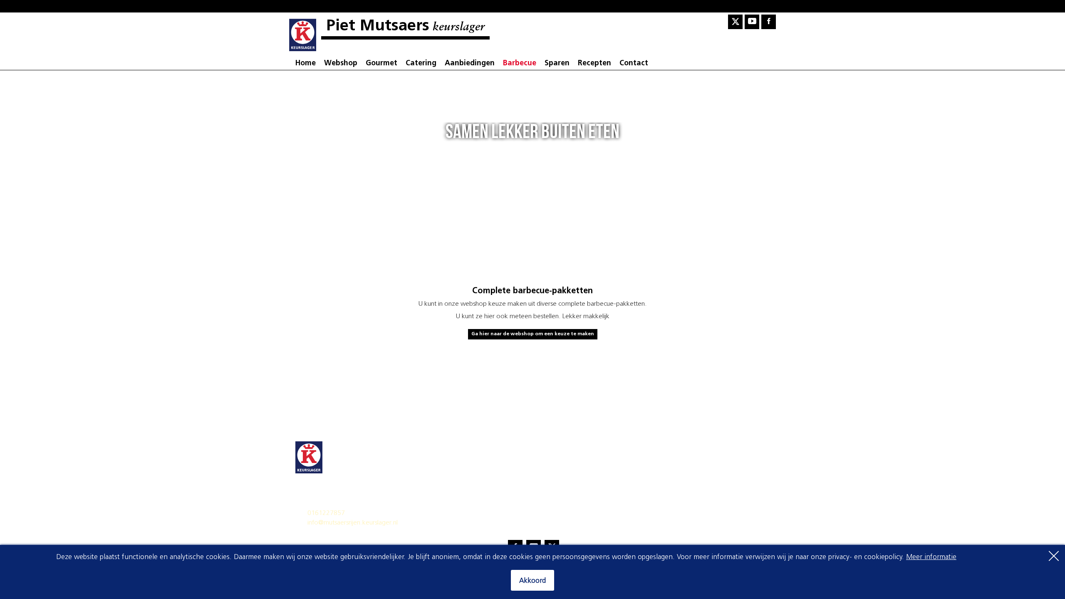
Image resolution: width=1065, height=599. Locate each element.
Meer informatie (931, 557)
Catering (421, 63)
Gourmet (381, 63)
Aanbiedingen (470, 63)
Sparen (557, 63)
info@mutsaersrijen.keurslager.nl (352, 523)
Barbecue (519, 63)
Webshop (340, 63)
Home (305, 63)
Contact (633, 63)
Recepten (594, 63)
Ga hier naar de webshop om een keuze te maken (532, 334)
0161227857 (326, 513)
